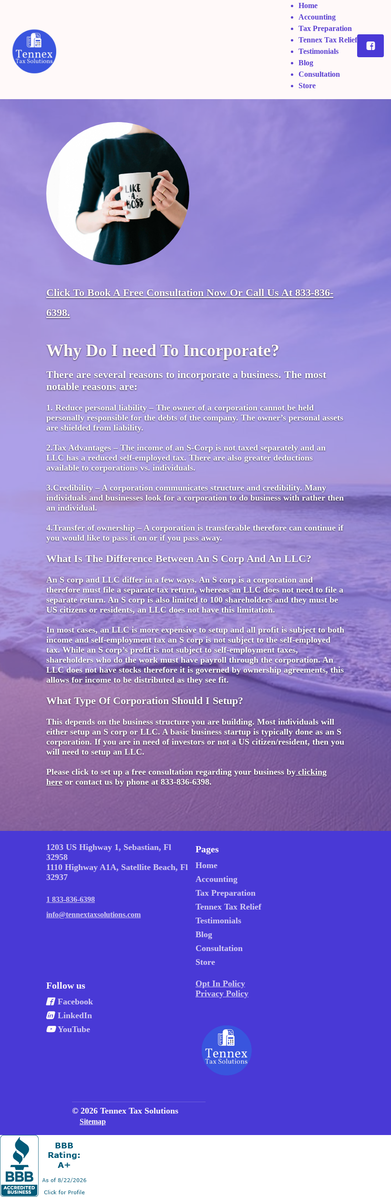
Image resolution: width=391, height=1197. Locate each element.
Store (307, 86)
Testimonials (318, 51)
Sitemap (93, 1121)
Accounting (317, 17)
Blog (305, 63)
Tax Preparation (325, 28)
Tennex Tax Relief (327, 40)
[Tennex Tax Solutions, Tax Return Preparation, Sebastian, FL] (44, 1166)
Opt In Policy (220, 983)
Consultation (319, 74)
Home (308, 5)
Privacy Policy (222, 993)
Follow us (65, 985)
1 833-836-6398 (70, 899)
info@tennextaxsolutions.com (93, 914)
